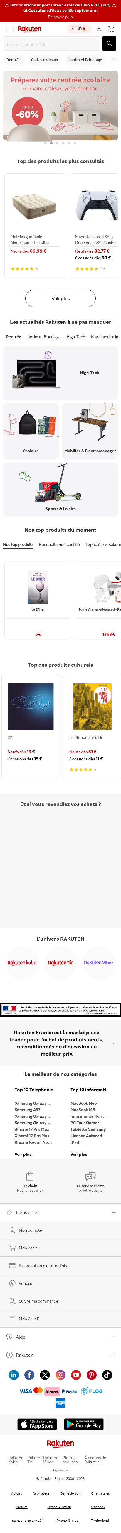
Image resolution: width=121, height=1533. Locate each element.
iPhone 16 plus (67, 1520)
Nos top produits (18, 544)
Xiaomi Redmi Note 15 (35, 1142)
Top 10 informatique (91, 1090)
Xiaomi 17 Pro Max (32, 1135)
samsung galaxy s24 (27, 1520)
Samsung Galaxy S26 (35, 1103)
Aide (21, 1337)
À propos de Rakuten (95, 1460)
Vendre (25, 1283)
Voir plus (61, 298)
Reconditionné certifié (59, 544)
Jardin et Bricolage (44, 336)
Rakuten (24, 1355)
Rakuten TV (35, 1460)
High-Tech (76, 336)
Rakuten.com (60, 1470)
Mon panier (29, 1247)
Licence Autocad (86, 1135)
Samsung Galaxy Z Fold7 (35, 1122)
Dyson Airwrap (59, 1507)
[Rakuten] (28, 29)
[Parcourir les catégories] (10, 29)
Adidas (16, 1493)
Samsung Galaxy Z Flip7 (35, 1116)
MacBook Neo (83, 1103)
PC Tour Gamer (84, 1122)
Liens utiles (27, 1212)
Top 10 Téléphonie (34, 1090)
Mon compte (30, 1230)
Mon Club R (29, 1318)
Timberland (100, 1520)
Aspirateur (41, 1493)
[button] (60, 11)
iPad (74, 1142)
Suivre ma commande (38, 1300)
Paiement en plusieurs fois (43, 1265)
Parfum (22, 1507)
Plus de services (70, 1460)
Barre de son (70, 1493)
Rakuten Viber (50, 1460)
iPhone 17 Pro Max (32, 1129)
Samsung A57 (27, 1109)
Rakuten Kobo (15, 1460)
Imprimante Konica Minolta (91, 1116)
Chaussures (100, 1493)
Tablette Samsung (88, 1129)
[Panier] (111, 29)
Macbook (98, 1507)
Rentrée (13, 336)
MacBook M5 (82, 1109)
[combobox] (53, 44)
